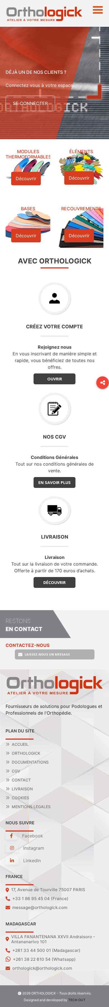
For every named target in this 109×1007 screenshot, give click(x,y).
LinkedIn (31, 860)
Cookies (20, 797)
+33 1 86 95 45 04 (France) (40, 898)
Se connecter (30, 103)
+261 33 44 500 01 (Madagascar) (46, 950)
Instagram (33, 848)
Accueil (20, 744)
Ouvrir (54, 379)
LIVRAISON (22, 788)
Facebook (32, 836)
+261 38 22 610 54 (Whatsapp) (44, 959)
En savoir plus (54, 482)
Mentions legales (31, 806)
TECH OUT (77, 1000)
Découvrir (54, 582)
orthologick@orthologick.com (42, 968)
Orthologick (26, 753)
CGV (16, 771)
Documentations (30, 762)
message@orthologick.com (39, 907)
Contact (21, 780)
